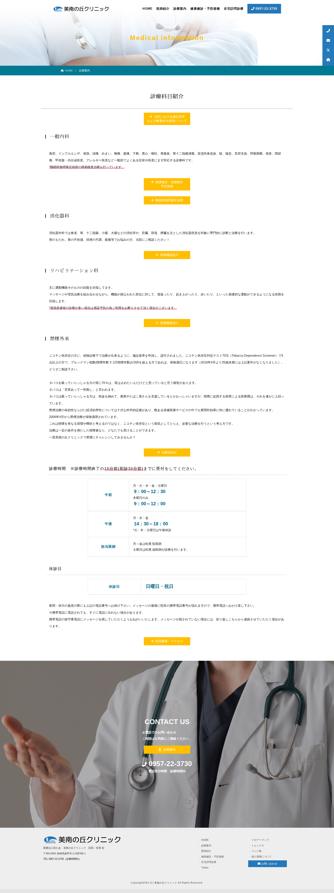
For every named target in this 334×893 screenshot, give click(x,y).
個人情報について (261, 856)
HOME (147, 8)
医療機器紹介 (169, 255)
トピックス (261, 845)
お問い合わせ (268, 863)
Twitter (212, 867)
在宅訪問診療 (234, 8)
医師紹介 (163, 8)
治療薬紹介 (169, 452)
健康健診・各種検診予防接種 (169, 184)
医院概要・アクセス (169, 641)
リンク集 (261, 851)
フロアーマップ (261, 840)
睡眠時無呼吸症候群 (169, 200)
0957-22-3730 (266, 8)
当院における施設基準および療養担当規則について (167, 118)
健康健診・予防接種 (205, 8)
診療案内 (180, 8)
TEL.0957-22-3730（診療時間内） (62, 858)
